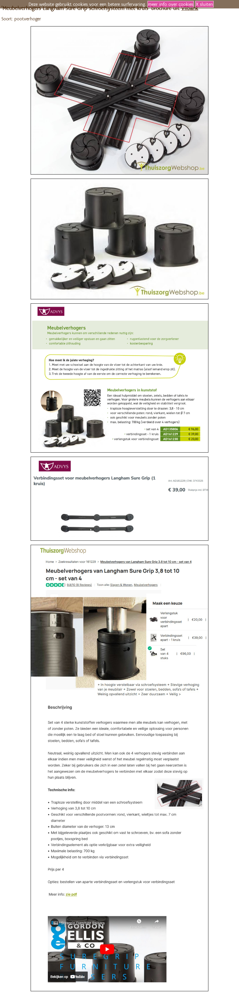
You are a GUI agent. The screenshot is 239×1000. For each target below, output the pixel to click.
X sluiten (204, 4)
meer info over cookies (170, 4)
